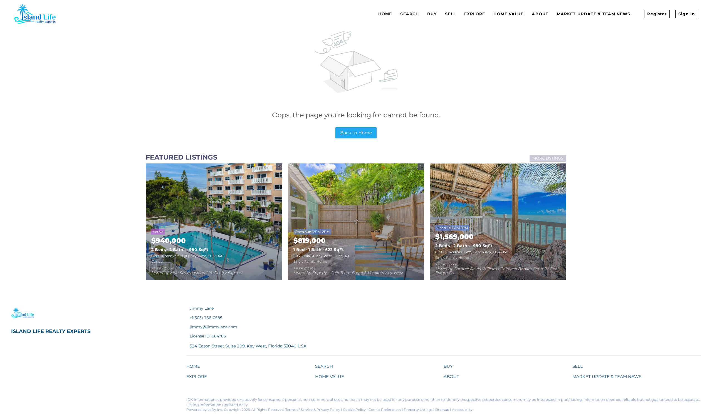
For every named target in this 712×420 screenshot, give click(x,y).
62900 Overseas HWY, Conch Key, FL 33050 (471, 252)
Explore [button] (474, 13)
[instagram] (60, 401)
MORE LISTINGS (547, 158)
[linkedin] (26, 401)
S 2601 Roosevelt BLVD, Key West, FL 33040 (187, 256)
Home (385, 13)
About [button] (540, 13)
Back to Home (356, 132)
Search (409, 13)
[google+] (82, 401)
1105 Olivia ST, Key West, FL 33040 (321, 256)
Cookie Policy (354, 409)
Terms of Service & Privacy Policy (312, 409)
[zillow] (48, 401)
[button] (194, 367)
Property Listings (418, 409)
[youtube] (71, 401)
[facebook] (15, 401)
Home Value (508, 13)
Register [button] (657, 13)
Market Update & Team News (594, 13)
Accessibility (462, 409)
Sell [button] (450, 13)
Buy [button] (432, 13)
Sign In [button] (686, 13)
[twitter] (37, 401)
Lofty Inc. (215, 409)
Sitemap (442, 409)
